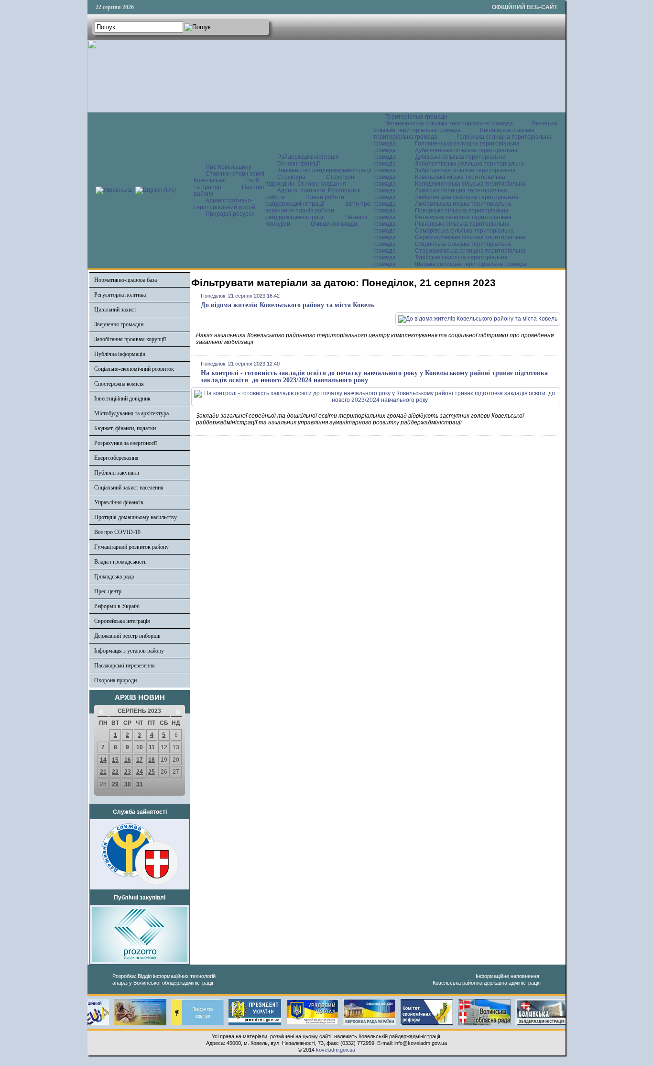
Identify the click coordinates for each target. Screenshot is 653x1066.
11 (152, 747)
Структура (291, 177)
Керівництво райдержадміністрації (324, 170)
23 (127, 771)
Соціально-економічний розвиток (134, 369)
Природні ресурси (230, 214)
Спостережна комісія (119, 383)
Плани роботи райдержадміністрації (304, 200)
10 (139, 747)
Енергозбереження (116, 458)
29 (115, 784)
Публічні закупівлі (116, 472)
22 (115, 771)
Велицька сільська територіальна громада (465, 126)
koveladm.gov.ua (335, 1050)
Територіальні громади (416, 116)
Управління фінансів (118, 502)
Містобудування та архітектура (131, 413)
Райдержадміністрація (308, 157)
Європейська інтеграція (122, 621)
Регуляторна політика (120, 294)
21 (103, 771)
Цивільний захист (115, 309)
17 (139, 759)
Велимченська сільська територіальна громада (449, 123)
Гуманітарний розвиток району (131, 547)
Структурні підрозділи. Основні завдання (310, 180)
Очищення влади (334, 224)
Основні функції (298, 163)
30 (127, 784)
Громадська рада (114, 576)
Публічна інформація (119, 354)
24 (139, 771)
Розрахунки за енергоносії (125, 443)
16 (127, 759)
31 (139, 784)
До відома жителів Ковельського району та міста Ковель (287, 305)
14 (103, 759)
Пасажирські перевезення (124, 665)
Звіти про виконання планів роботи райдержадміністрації (317, 210)
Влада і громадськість (120, 561)
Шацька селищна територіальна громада (471, 264)
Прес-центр (107, 591)
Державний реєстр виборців (127, 636)
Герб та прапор (226, 183)
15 (115, 759)
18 (151, 759)
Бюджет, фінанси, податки (125, 428)
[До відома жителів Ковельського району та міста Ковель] (477, 318)
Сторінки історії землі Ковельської (229, 177)
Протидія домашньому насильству (135, 517)
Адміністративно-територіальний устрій (224, 204)
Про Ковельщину (228, 167)
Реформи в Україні (117, 606)
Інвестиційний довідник (122, 398)
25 (151, 771)
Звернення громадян (118, 324)
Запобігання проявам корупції (130, 339)
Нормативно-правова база (125, 280)
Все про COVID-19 (117, 532)
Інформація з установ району (129, 650)
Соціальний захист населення (128, 487)
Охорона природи (115, 680)
